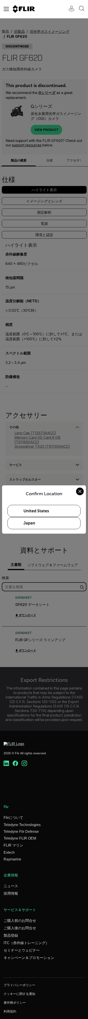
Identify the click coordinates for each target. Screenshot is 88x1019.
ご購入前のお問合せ (20, 921)
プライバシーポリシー (19, 985)
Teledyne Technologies (22, 825)
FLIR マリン (13, 845)
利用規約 (10, 1011)
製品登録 (11, 935)
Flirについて (13, 818)
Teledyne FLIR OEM (20, 838)
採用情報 (11, 893)
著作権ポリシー (15, 1002)
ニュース (11, 886)
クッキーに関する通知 (19, 994)
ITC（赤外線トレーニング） (26, 943)
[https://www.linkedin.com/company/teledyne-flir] (6, 763)
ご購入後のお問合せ (20, 928)
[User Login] (69, 9)
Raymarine (12, 859)
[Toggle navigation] (6, 9)
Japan (29, 523)
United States (36, 511)
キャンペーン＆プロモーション (29, 958)
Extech (9, 852)
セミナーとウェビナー (22, 950)
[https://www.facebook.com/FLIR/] (15, 763)
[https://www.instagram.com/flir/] (24, 763)
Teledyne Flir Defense (21, 831)
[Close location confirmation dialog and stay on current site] (80, 491)
